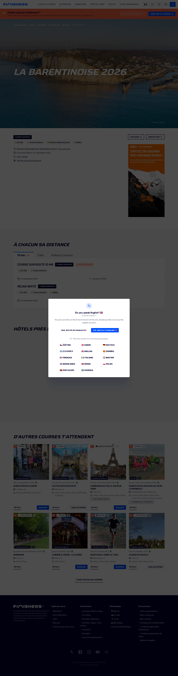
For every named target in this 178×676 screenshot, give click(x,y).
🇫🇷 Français (66, 357)
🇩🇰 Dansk (86, 344)
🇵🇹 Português (67, 370)
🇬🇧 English (86, 351)
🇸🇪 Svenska (87, 370)
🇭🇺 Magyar (108, 357)
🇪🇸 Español (108, 351)
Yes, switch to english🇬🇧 (105, 330)
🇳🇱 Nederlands (67, 363)
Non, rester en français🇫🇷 (73, 330)
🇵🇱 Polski (108, 363)
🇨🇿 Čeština (65, 344)
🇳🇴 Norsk (86, 363)
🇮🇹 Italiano (87, 357)
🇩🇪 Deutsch (109, 344)
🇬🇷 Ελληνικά (66, 351)
